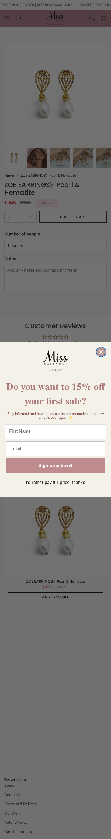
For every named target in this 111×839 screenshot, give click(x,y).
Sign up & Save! (55, 465)
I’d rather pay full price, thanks (55, 482)
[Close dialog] (101, 352)
